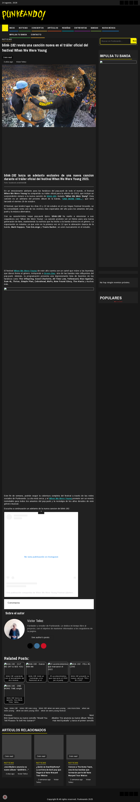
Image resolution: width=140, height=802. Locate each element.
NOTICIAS (23, 28)
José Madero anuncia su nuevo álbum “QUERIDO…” (16, 768)
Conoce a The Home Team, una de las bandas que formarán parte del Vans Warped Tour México (80, 771)
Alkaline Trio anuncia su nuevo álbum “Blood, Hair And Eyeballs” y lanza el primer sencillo (73, 718)
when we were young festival (53, 711)
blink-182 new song (28, 708)
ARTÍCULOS (53, 28)
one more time (74, 708)
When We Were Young (60, 498)
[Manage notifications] (5, 797)
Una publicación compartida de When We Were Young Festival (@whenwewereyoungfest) (48, 592)
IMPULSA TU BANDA (18, 34)
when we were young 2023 (27, 711)
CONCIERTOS (38, 28)
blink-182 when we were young (52, 708)
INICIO (12, 28)
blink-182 (14, 708)
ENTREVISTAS (80, 28)
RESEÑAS (66, 28)
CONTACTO (36, 34)
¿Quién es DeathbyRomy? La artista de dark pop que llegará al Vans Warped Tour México (48, 771)
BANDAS (94, 28)
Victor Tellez (21, 62)
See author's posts (40, 637)
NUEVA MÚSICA (108, 28)
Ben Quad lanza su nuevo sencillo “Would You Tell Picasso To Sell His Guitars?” (25, 718)
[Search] (136, 31)
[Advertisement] (93, 15)
